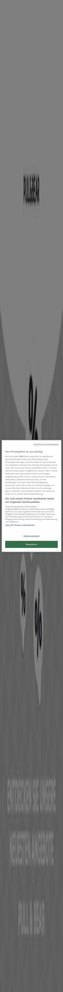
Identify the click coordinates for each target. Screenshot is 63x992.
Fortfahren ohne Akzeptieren (46, 444)
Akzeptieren (31, 544)
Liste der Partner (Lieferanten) (19, 525)
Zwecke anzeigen (32, 536)
